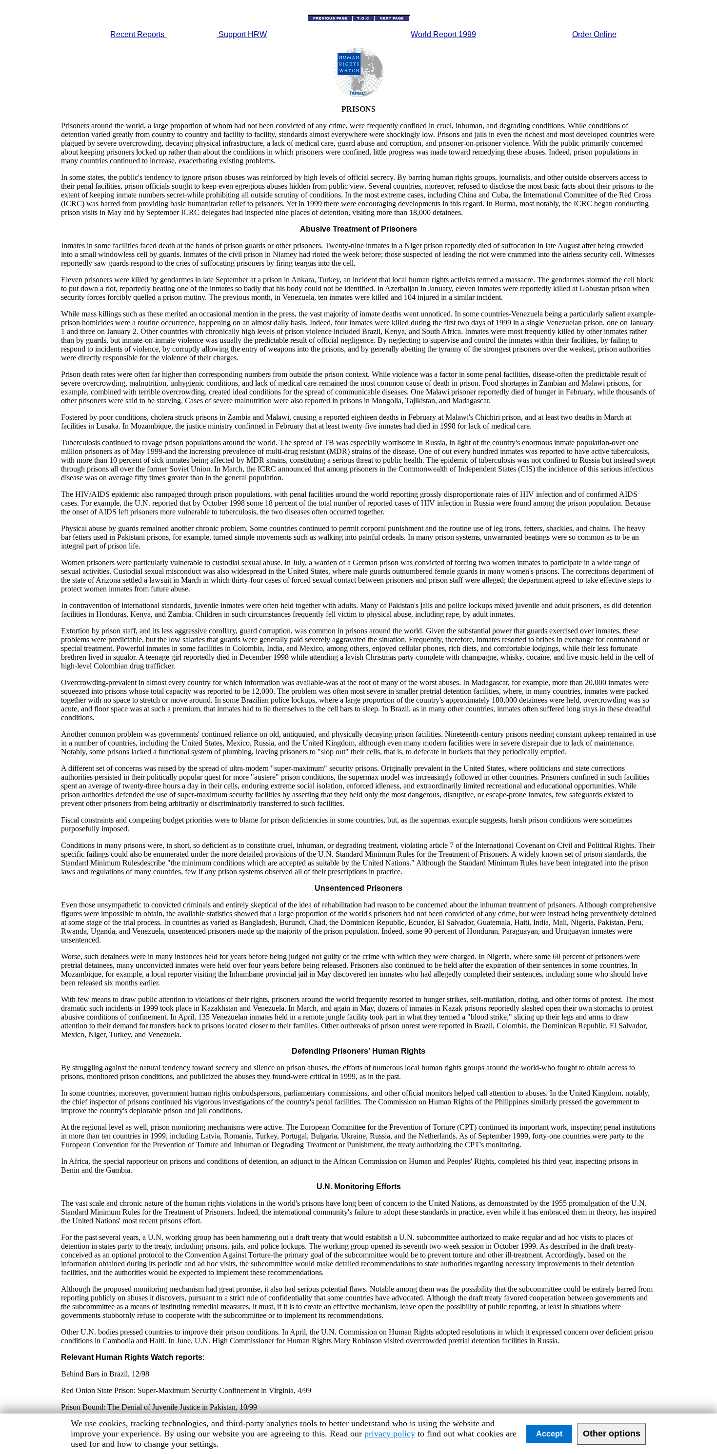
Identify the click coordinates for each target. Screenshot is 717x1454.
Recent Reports (138, 34)
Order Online (594, 34)
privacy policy (389, 1433)
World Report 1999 (443, 34)
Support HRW (242, 34)
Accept (549, 1434)
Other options (611, 1433)
